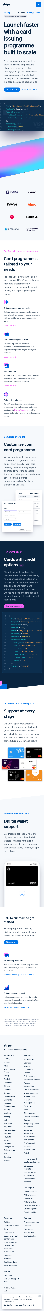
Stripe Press (29, 1232)
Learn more (9, 325)
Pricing (30, 12)
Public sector (29, 1149)
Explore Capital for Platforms (17, 1007)
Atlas (6, 1066)
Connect (7, 1089)
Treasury (8, 1160)
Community (9, 1232)
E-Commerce (29, 1076)
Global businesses (31, 1089)
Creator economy (31, 1116)
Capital (7, 1079)
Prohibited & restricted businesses (9, 1248)
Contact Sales (28, 89)
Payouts (7, 1136)
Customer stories (11, 1225)
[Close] (39, 1297)
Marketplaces (30, 1096)
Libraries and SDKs (32, 1205)
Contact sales (30, 1236)
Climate (7, 1086)
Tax (5, 1153)
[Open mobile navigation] (38, 4)
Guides (7, 1222)
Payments (8, 1133)
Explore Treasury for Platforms (18, 974)
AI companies (29, 1113)
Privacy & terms (10, 1242)
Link (5, 1120)
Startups (27, 1063)
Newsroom (28, 1229)
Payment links (10, 1130)
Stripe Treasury (21, 410)
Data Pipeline (9, 1096)
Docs (38, 12)
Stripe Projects (30, 1208)
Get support (9, 1275)
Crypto (7, 1093)
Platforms (28, 1106)
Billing (6, 1075)
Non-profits (29, 1139)
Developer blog (30, 1212)
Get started (11, 89)
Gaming (27, 1120)
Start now (10, 942)
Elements (8, 1100)
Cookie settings (10, 1262)
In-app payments (31, 1093)
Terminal (7, 1157)
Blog (6, 1229)
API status (28, 1198)
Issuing (7, 12)
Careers (27, 1225)
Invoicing (7, 1113)
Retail (26, 1153)
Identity (7, 1109)
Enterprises (29, 1059)
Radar (6, 1140)
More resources (10, 1265)
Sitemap (7, 1258)
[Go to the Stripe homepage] (7, 1045)
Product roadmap (31, 1222)
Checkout (8, 1082)
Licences (8, 1255)
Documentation (30, 1191)
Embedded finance (32, 1079)
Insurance (28, 1130)
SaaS (26, 1109)
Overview (21, 12)
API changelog (30, 1202)
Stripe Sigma (9, 1150)
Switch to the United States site (18, 1305)
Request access (13, 606)
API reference (30, 1195)
